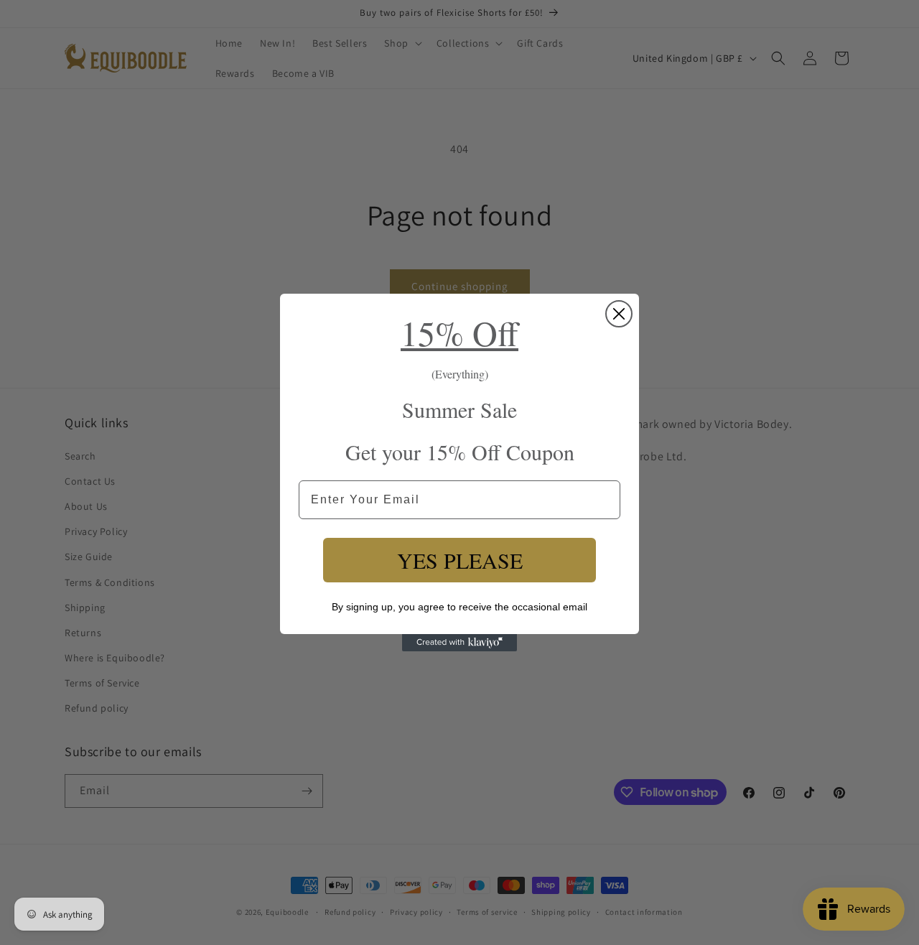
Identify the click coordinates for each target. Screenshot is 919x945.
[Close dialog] (619, 314)
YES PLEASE (460, 560)
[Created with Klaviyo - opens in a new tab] (459, 642)
